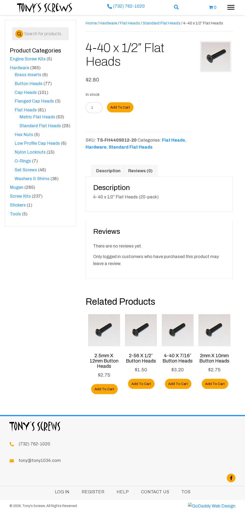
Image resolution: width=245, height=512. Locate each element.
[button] (176, 7)
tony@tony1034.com (40, 460)
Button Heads (29, 83)
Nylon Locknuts (30, 152)
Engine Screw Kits (28, 59)
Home (91, 23)
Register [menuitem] (93, 492)
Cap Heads (26, 92)
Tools (15, 214)
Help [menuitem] (123, 492)
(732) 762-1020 (129, 6)
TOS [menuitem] (185, 492)
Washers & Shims (32, 178)
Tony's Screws (44, 7)
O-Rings (23, 161)
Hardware (19, 67)
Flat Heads (26, 110)
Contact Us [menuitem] (155, 492)
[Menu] (230, 7)
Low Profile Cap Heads (37, 143)
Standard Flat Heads (40, 125)
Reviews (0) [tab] (140, 170)
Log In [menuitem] (62, 492)
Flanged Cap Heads (34, 101)
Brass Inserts (28, 74)
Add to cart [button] (104, 389)
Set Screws (26, 169)
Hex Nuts (24, 134)
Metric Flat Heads (37, 117)
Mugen (16, 187)
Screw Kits (20, 196)
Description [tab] (108, 170)
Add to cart (120, 107)
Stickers (18, 205)
